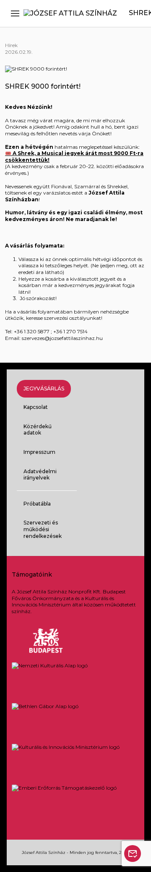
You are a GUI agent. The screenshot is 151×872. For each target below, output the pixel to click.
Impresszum (39, 452)
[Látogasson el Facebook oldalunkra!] (82, 462)
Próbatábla (37, 504)
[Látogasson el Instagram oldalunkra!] (104, 462)
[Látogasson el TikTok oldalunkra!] (125, 462)
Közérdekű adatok (37, 429)
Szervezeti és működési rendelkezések (42, 529)
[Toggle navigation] (15, 13)
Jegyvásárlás (43, 388)
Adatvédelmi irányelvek (40, 474)
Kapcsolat (35, 407)
